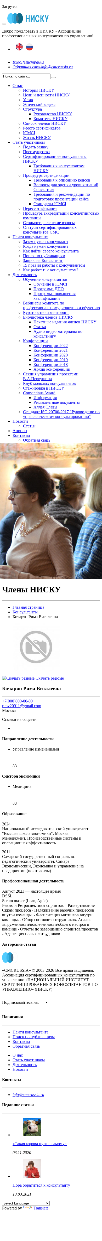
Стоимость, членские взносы (49, 222)
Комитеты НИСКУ (50, 118)
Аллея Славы (45, 407)
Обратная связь (27, 67)
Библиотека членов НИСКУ (48, 317)
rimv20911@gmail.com (21, 706)
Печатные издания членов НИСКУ (64, 322)
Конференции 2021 (50, 350)
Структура (32, 109)
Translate (40, 1208)
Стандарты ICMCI (49, 203)
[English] (19, 49)
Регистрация (32, 62)
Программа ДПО (48, 289)
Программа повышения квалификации (54, 296)
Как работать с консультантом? (50, 270)
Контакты (21, 435)
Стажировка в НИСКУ (43, 388)
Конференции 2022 (50, 345)
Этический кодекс (39, 104)
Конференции (35, 341)
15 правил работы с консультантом (54, 265)
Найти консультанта (30, 237)
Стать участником (29, 142)
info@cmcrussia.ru (57, 67)
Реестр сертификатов (42, 128)
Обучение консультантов (45, 279)
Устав (28, 99)
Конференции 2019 (50, 360)
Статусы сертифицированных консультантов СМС (50, 229)
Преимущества (36, 151)
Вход (17, 62)
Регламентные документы (56, 402)
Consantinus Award (39, 393)
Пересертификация (40, 208)
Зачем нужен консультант (45, 241)
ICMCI (29, 133)
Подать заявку (35, 147)
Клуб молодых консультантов (49, 383)
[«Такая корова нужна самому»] (32, 1135)
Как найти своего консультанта (51, 251)
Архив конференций (51, 369)
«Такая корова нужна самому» (40, 1143)
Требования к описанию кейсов (61, 180)
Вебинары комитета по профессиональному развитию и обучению (61, 305)
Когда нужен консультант (45, 246)
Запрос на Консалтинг (43, 260)
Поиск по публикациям (44, 256)
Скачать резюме (49, 678)
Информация (45, 397)
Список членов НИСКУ (44, 123)
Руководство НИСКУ (52, 114)
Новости (20, 421)
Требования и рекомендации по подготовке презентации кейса (61, 196)
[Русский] (29, 49)
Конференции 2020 (50, 355)
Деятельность (25, 274)
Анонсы (20, 430)
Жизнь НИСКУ (37, 137)
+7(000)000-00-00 (17, 701)
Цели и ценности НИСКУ (46, 95)
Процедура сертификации (46, 175)
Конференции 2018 (50, 364)
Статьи (39, 326)
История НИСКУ (38, 90)
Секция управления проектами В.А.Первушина (50, 376)
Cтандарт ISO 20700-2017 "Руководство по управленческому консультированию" (61, 414)
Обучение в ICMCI (50, 284)
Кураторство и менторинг (46, 312)
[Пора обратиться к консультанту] (32, 1176)
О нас (18, 85)
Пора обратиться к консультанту (41, 1185)
